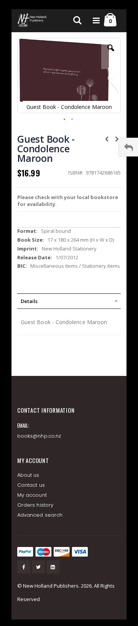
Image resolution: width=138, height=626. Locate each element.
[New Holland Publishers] (32, 20)
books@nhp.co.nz (39, 436)
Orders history (35, 505)
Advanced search (39, 515)
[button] (110, 53)
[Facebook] (23, 566)
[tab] (69, 301)
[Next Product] (116, 138)
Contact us (31, 485)
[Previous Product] (107, 138)
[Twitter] (38, 566)
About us (28, 475)
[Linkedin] (52, 566)
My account (32, 495)
